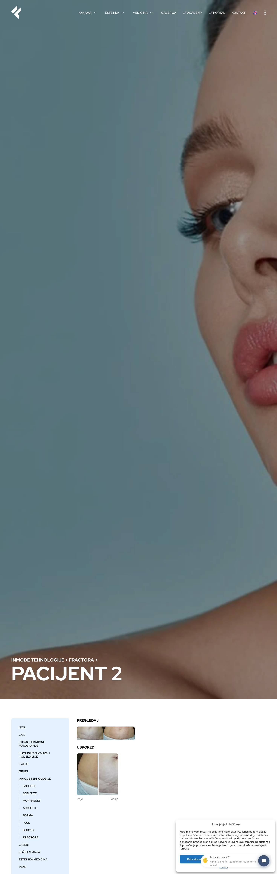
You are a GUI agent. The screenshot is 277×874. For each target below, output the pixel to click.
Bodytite (30, 793)
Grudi (23, 771)
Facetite (29, 786)
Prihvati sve (194, 859)
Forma (28, 815)
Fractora (81, 660)
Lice (22, 734)
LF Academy (192, 13)
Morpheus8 (32, 800)
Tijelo (23, 764)
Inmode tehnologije (37, 660)
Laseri (24, 844)
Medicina (143, 13)
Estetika (114, 13)
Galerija (168, 13)
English (255, 13)
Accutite (30, 808)
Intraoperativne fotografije (32, 743)
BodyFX (28, 830)
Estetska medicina (33, 859)
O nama (87, 13)
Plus (26, 822)
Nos (22, 727)
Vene (22, 867)
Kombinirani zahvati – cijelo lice (34, 754)
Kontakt (239, 13)
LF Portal (217, 13)
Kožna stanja (29, 852)
